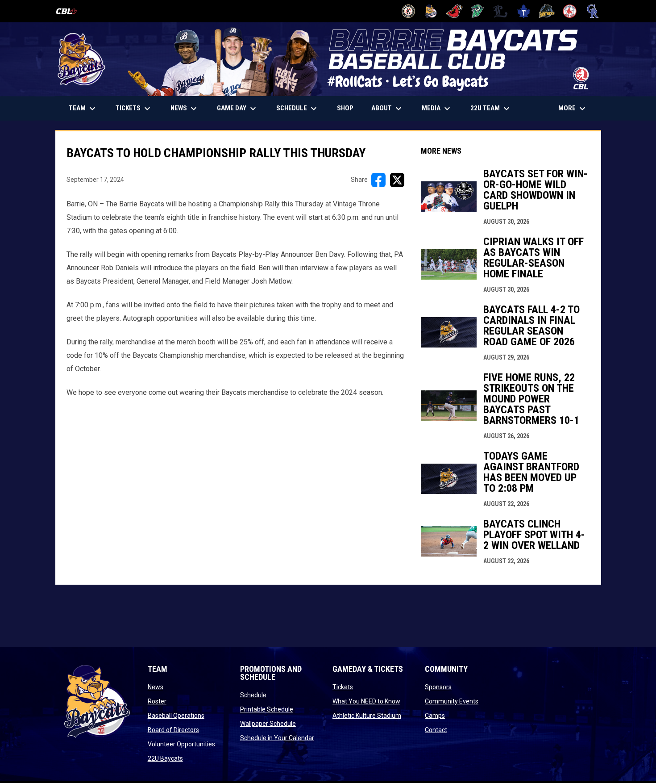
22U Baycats (165, 758)
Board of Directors (173, 729)
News (155, 687)
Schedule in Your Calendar (277, 737)
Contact (436, 729)
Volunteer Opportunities (181, 744)
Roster (157, 701)
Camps (435, 715)
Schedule (253, 695)
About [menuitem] (387, 108)
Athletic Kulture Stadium (366, 715)
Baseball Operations (176, 715)
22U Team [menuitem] (491, 108)
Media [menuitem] (437, 108)
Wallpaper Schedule (268, 723)
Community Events (451, 701)
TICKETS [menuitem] (137, 108)
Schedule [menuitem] (297, 108)
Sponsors (438, 687)
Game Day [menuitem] (237, 108)
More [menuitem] (573, 108)
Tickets (342, 687)
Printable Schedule (266, 709)
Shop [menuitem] (348, 108)
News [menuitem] (184, 108)
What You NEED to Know (366, 701)
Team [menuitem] (83, 108)
